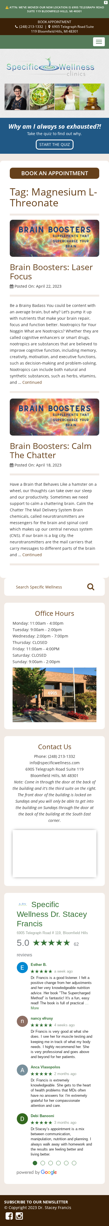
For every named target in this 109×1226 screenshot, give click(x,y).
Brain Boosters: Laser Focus (51, 271)
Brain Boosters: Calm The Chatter (51, 450)
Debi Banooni (42, 1116)
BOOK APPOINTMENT (54, 21)
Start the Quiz (54, 144)
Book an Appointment (54, 173)
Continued (32, 382)
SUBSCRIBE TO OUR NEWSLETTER (36, 1202)
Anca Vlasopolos (45, 1067)
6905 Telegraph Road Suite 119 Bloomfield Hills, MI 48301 (62, 29)
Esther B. (39, 965)
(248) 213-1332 (31, 26)
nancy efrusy (42, 1018)
